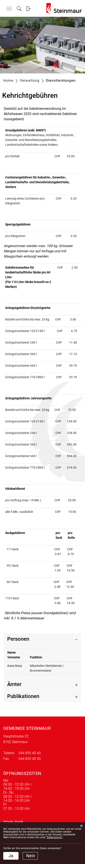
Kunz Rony (14, 665)
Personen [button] (18, 639)
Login (28, 9)
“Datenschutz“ (54, 837)
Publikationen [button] (23, 696)
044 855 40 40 (30, 753)
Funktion (36, 657)
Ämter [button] (14, 684)
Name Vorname (13, 655)
